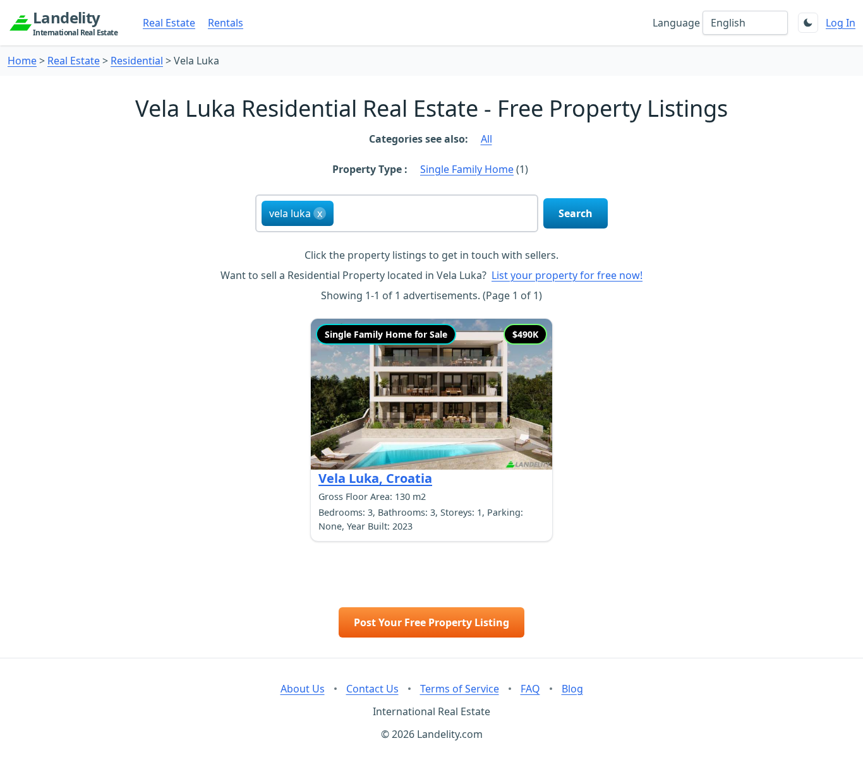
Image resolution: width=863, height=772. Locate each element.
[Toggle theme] (808, 23)
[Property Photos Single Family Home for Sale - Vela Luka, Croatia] (431, 394)
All (486, 139)
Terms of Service (459, 689)
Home (22, 61)
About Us (303, 689)
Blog (572, 689)
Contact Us (372, 689)
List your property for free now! (567, 275)
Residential (137, 61)
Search (575, 213)
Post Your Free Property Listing (431, 622)
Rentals (225, 23)
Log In (840, 23)
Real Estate (169, 23)
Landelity (75, 23)
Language (676, 23)
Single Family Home (467, 169)
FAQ (530, 689)
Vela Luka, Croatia (375, 478)
